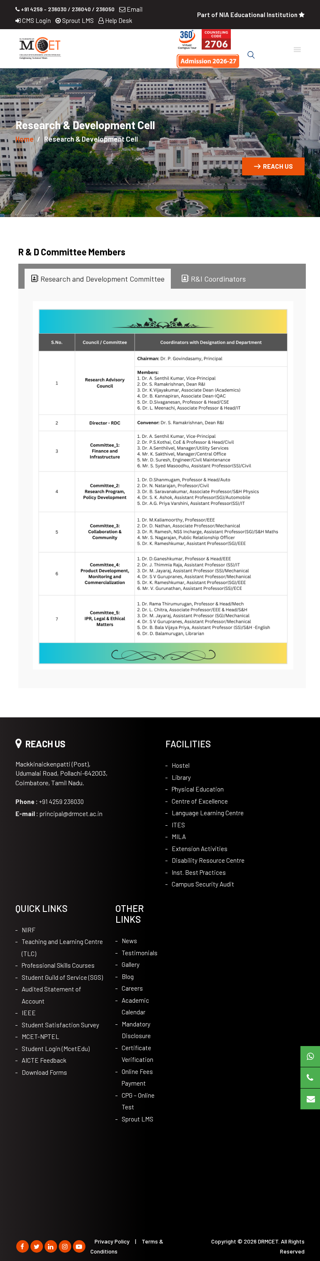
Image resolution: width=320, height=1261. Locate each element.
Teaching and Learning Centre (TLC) (62, 947)
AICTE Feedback (44, 1060)
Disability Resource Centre (208, 860)
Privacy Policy (112, 1241)
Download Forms (44, 1072)
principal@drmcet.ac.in (58, 813)
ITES (178, 825)
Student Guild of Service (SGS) (62, 977)
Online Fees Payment (137, 1077)
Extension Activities (200, 848)
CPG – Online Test (138, 1101)
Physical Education (198, 789)
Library (181, 777)
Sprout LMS (77, 20)
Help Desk (118, 20)
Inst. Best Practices (199, 872)
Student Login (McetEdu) (56, 1048)
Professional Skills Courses (58, 965)
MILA (179, 836)
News (129, 940)
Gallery (131, 964)
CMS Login (36, 20)
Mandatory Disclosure (136, 1030)
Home (24, 139)
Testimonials (140, 952)
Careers (132, 988)
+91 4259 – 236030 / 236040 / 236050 (67, 9)
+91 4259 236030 (49, 801)
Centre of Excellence (200, 801)
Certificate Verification (137, 1054)
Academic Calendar (135, 1006)
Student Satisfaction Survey (60, 1025)
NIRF (28, 930)
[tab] (98, 279)
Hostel (181, 765)
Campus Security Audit (203, 884)
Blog (128, 976)
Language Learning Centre (208, 813)
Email (133, 9)
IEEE (29, 1012)
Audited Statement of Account (51, 995)
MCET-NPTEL (40, 1036)
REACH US (278, 166)
